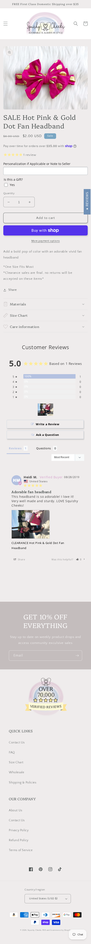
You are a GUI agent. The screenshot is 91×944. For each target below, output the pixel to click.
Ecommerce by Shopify (60, 930)
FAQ (12, 752)
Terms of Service (21, 850)
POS (44, 930)
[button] (5, 24)
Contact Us (17, 742)
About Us (15, 810)
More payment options (45, 240)
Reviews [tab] (15, 448)
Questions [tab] (43, 448)
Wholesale (16, 772)
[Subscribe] (77, 655)
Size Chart (16, 762)
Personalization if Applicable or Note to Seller (36, 164)
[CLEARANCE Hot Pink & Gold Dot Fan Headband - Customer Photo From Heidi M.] (45, 410)
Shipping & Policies (22, 782)
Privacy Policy (18, 830)
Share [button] (12, 290)
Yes (12, 185)
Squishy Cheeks (35, 930)
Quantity (9, 193)
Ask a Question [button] (47, 435)
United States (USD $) (43, 898)
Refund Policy (18, 840)
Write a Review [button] (47, 424)
